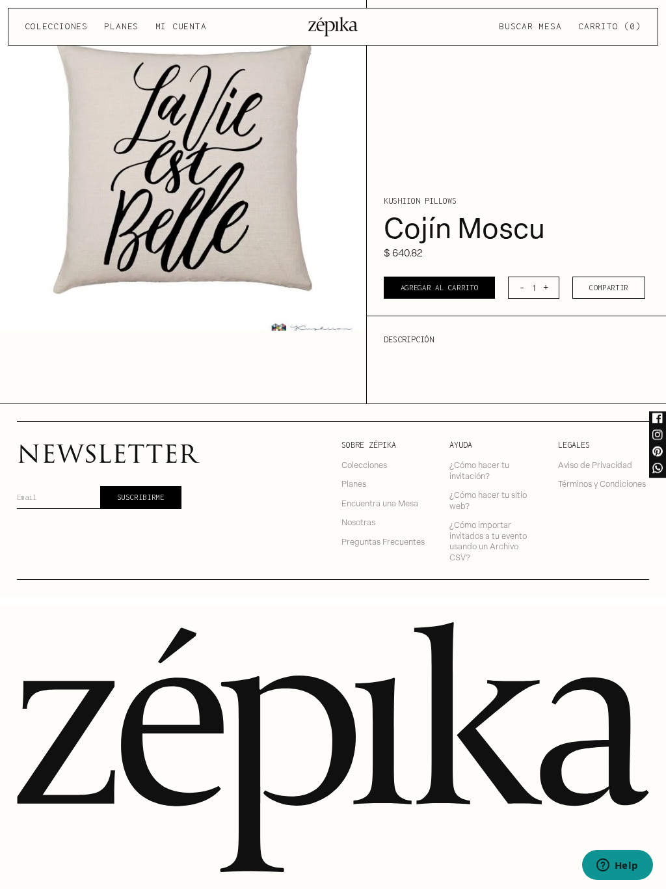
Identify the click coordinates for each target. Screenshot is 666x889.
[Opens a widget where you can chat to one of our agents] (617, 866)
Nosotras (358, 521)
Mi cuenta (181, 26)
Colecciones (56, 26)
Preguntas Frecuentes (383, 541)
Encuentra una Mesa (379, 502)
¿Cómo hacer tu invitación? (479, 470)
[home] (333, 26)
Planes (121, 26)
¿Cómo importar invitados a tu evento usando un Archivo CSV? (488, 540)
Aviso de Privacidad (595, 464)
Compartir (608, 287)
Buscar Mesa (530, 26)
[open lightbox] (183, 165)
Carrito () (609, 26)
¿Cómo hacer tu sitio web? (488, 500)
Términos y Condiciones (602, 483)
